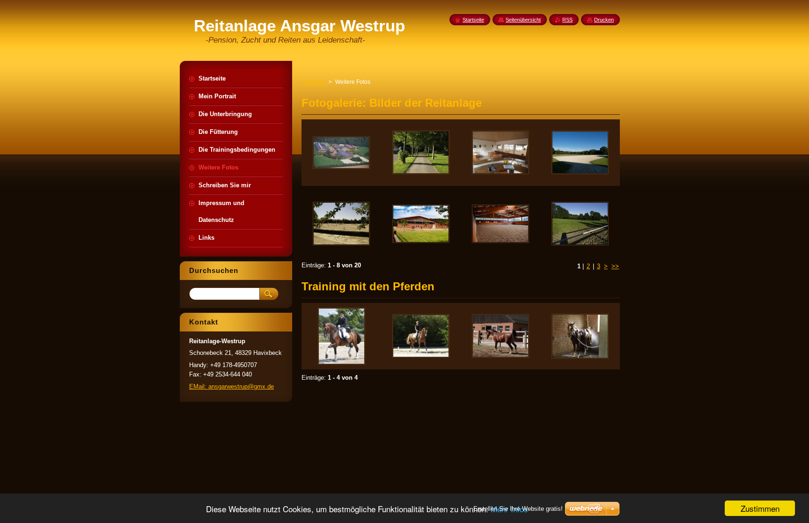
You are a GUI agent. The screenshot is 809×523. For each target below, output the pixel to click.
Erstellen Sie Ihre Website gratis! (518, 508)
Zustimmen (760, 508)
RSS (567, 19)
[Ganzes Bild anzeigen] (341, 152)
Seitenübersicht (523, 19)
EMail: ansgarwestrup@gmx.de (231, 386)
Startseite (313, 82)
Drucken (604, 19)
